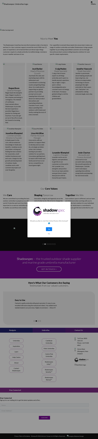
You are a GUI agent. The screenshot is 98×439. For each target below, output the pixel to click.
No (49, 233)
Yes (49, 229)
